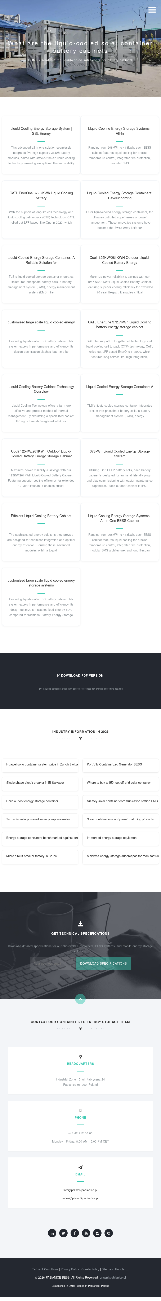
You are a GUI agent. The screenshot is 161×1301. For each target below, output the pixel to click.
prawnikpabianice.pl (113, 1277)
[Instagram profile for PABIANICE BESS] (97, 1233)
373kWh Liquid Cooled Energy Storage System (120, 454)
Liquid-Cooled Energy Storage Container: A (119, 386)
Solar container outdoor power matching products (120, 819)
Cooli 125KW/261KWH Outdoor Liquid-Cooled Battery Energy (120, 260)
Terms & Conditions (45, 1269)
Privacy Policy (70, 1269)
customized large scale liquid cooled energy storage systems (41, 583)
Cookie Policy (90, 1269)
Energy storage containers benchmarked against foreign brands (42, 837)
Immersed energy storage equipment (112, 837)
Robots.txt (122, 1269)
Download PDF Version (81, 675)
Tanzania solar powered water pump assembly (38, 819)
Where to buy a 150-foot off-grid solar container (119, 782)
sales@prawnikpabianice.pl (80, 1198)
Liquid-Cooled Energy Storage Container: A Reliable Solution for (41, 260)
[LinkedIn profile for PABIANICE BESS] (52, 1233)
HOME (33, 60)
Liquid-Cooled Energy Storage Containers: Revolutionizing (119, 195)
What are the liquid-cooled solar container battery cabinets (87, 60)
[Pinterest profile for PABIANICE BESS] (108, 1233)
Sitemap (107, 1269)
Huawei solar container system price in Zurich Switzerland (42, 764)
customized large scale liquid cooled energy (41, 321)
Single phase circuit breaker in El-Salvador (35, 782)
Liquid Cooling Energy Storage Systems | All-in (119, 131)
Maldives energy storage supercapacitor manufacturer (123, 855)
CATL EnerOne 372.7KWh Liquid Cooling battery (41, 195)
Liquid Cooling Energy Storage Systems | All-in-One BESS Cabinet (119, 518)
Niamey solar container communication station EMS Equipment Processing (123, 801)
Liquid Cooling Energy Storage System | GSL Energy (41, 131)
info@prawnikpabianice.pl (80, 1190)
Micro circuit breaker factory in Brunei (31, 855)
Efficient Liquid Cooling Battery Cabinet (41, 515)
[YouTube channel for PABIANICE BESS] (86, 1233)
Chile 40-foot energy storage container (32, 801)
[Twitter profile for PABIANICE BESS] (63, 1233)
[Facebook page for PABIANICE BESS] (75, 1233)
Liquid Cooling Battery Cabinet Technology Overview (41, 389)
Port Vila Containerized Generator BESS (114, 764)
